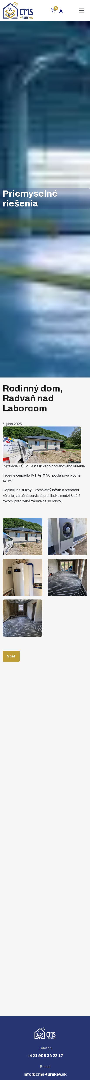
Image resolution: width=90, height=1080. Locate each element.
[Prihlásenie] (61, 10)
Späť (11, 656)
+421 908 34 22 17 (45, 1056)
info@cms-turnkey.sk (45, 1074)
